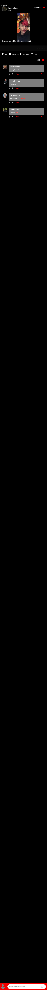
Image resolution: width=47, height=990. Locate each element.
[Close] (4, 5)
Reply (17, 74)
